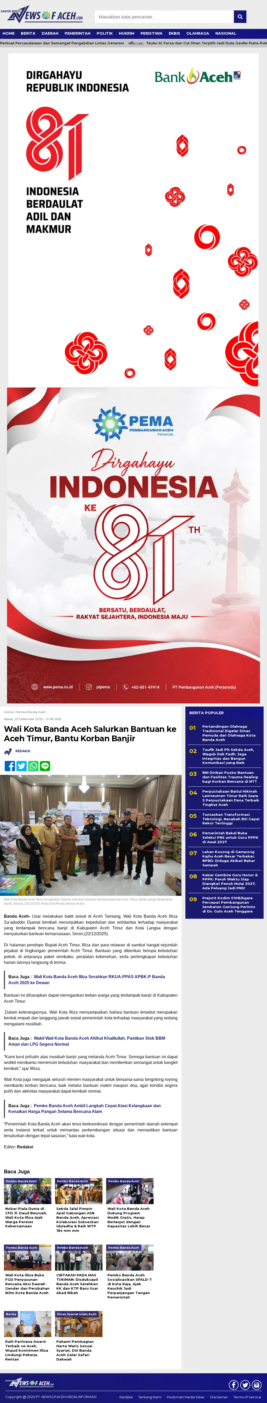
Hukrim (126, 33)
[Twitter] (19, 763)
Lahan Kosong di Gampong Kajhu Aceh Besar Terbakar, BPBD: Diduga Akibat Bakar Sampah (228, 858)
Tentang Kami (149, 1397)
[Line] (43, 763)
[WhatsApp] (31, 763)
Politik (105, 33)
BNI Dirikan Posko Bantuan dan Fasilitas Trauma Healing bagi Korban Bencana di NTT (230, 776)
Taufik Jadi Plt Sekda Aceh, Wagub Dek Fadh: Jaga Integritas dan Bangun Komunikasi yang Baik (228, 756)
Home (9, 33)
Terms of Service (247, 1397)
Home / (10, 712)
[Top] (253, 1395)
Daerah (50, 33)
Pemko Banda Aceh (31, 712)
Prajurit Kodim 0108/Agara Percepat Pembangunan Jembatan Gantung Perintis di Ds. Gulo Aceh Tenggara (228, 904)
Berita (28, 33)
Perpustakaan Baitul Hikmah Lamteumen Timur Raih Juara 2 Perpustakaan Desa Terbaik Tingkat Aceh (230, 798)
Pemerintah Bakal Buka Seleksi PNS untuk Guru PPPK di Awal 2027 (230, 837)
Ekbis (174, 33)
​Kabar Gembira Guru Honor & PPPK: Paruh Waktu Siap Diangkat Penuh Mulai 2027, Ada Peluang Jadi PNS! (230, 881)
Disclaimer (219, 1397)
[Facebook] (8, 763)
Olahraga (197, 33)
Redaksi (126, 1397)
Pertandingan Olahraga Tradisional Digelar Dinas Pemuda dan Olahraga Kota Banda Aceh (229, 733)
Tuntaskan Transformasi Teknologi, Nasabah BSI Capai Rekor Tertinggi (230, 818)
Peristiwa (151, 33)
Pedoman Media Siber (186, 1397)
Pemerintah (77, 33)
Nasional (225, 33)
